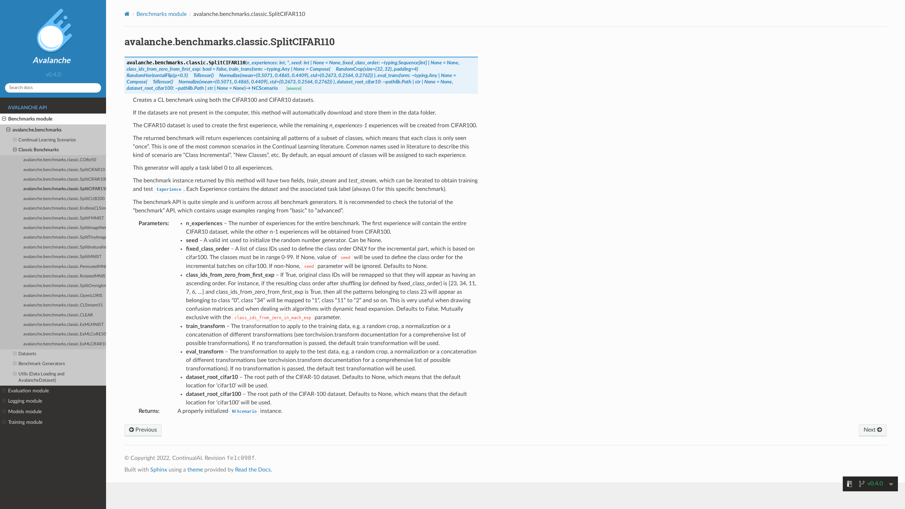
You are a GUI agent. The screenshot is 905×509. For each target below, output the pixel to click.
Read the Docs (253, 470)
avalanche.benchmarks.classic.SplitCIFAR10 (64, 170)
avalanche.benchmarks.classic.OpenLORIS (63, 296)
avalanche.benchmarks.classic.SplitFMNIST (63, 218)
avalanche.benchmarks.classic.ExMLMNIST (63, 325)
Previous (145, 430)
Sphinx (158, 470)
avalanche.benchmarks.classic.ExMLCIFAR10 (64, 344)
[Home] (127, 14)
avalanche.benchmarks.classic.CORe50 (59, 160)
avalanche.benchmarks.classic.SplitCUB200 (64, 199)
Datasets (27, 354)
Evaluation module (28, 390)
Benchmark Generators (41, 364)
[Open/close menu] (4, 119)
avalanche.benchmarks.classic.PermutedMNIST (64, 267)
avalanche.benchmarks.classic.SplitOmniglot (64, 286)
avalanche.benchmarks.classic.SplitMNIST (62, 257)
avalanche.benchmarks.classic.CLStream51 (63, 305)
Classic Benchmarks (38, 150)
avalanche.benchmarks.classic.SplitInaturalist (64, 247)
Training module (25, 422)
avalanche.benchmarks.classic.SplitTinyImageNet (64, 237)
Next (870, 430)
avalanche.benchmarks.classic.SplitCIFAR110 (64, 189)
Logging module (25, 401)
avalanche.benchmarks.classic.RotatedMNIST (64, 276)
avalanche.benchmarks (37, 130)
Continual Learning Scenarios (47, 140)
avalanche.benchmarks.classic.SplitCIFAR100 (64, 179)
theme (195, 470)
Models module (25, 411)
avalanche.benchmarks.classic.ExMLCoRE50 (64, 334)
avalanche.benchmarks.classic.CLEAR (58, 315)
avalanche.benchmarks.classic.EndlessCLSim (64, 208)
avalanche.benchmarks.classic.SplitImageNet (64, 228)
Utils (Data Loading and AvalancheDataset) (41, 377)
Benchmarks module (30, 119)
